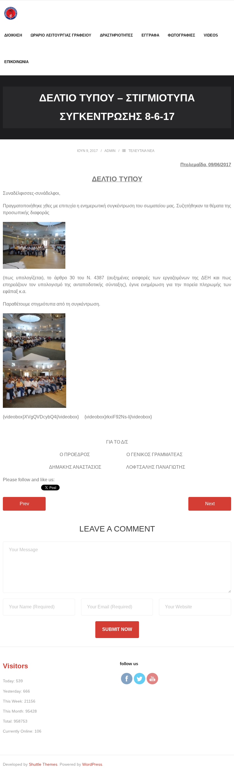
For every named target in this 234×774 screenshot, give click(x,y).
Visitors (15, 666)
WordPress (92, 764)
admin (110, 151)
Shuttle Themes (43, 764)
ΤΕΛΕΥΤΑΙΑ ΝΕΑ (141, 151)
